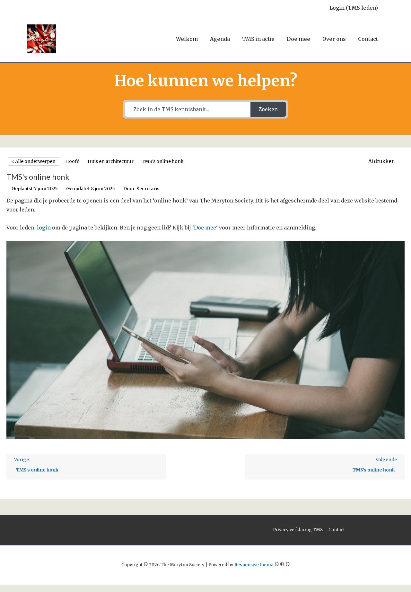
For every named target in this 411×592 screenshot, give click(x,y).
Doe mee (298, 39)
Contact (368, 39)
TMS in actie (258, 39)
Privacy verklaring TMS (298, 530)
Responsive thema (254, 565)
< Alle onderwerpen (33, 161)
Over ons (334, 39)
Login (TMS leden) (353, 7)
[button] (384, 161)
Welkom (187, 39)
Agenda (220, 39)
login (44, 227)
